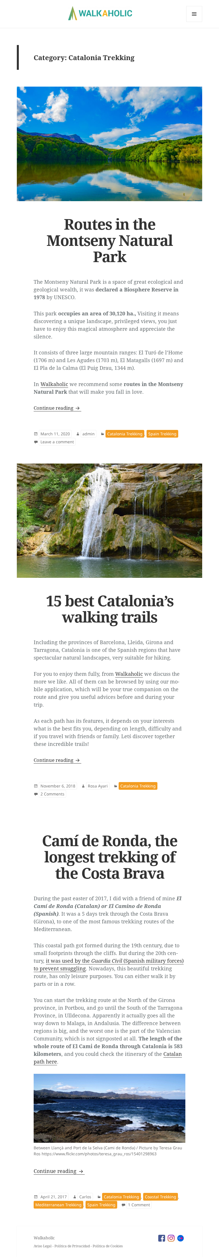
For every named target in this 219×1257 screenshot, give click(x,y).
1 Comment (140, 1204)
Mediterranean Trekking (58, 1204)
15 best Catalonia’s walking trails (109, 608)
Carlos (85, 1196)
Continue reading (57, 408)
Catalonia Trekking (125, 433)
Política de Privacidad (72, 1246)
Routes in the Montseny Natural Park (109, 240)
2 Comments (53, 794)
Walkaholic (54, 384)
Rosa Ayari (98, 786)
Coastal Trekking (160, 1196)
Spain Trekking (162, 433)
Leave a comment (58, 441)
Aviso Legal (43, 1246)
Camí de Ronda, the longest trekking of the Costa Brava (109, 856)
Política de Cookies (108, 1246)
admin (88, 433)
